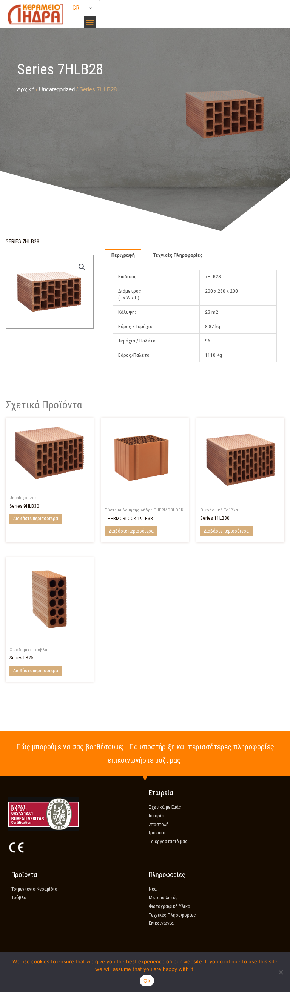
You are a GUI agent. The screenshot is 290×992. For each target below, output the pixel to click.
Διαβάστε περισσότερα (35, 518)
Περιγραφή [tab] (123, 255)
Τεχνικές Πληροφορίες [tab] (178, 255)
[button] (90, 22)
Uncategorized (57, 89)
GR (75, 7)
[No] (280, 972)
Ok (146, 981)
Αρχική (25, 89)
